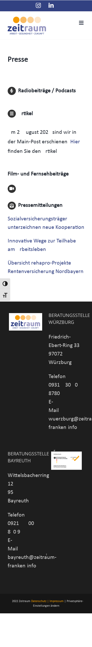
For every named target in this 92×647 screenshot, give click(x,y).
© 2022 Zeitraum (19, 601)
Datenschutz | (40, 601)
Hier (75, 142)
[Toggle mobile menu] (81, 22)
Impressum (57, 601)
